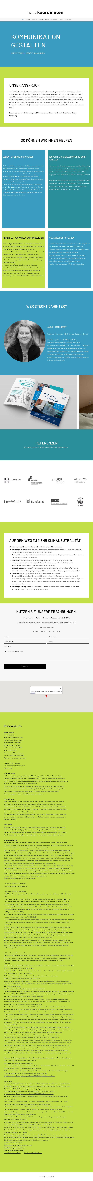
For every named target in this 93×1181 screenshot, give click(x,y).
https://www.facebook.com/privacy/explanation (18, 1063)
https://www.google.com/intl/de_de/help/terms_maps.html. (30, 1140)
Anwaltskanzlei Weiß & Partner (33, 1153)
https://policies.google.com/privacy (14, 1148)
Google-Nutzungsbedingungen (13, 1137)
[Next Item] (90, 402)
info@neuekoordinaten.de (46, 627)
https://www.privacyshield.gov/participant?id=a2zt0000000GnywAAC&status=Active (29, 1076)
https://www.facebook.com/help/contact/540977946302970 (22, 978)
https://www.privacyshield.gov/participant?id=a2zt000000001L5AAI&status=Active (28, 1094)
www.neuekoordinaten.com (17, 758)
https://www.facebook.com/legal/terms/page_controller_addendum (24, 989)
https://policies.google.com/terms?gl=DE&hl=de (38, 1137)
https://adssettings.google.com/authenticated (18, 1145)
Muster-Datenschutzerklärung (12, 1153)
